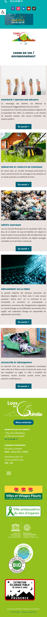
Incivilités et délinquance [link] (16, 362)
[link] (3, 12)
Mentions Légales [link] (15, 612)
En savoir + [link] (23, 126)
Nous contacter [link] (23, 422)
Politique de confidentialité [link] (29, 612)
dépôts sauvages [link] (11, 224)
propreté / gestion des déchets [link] (20, 99)
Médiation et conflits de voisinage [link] (21, 166)
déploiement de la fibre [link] (15, 288)
